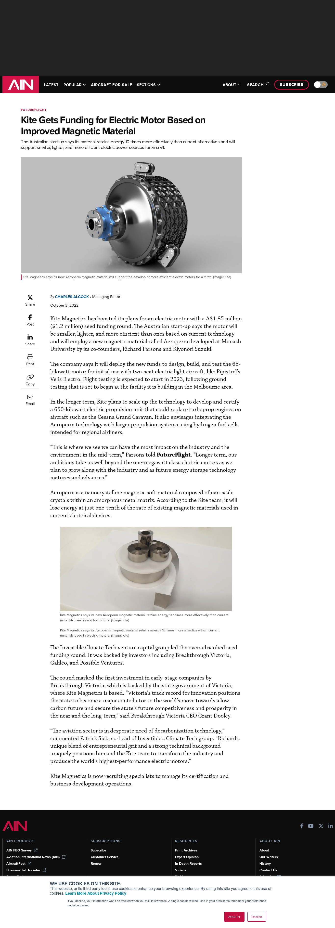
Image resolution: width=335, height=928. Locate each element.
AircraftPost (16, 864)
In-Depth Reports (188, 864)
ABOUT (229, 84)
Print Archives (186, 850)
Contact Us (268, 870)
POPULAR (72, 84)
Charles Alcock (72, 297)
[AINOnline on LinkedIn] (330, 826)
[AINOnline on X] (321, 826)
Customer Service (105, 857)
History (265, 864)
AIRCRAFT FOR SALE (111, 84)
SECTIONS (146, 84)
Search (255, 84)
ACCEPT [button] (234, 917)
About (264, 850)
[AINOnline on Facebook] (301, 826)
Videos (180, 870)
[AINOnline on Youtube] (311, 826)
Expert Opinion (187, 857)
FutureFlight (34, 109)
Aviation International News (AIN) (33, 857)
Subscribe (291, 84)
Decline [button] (257, 917)
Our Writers (268, 857)
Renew (96, 864)
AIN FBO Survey (19, 850)
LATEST (51, 84)
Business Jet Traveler (23, 870)
